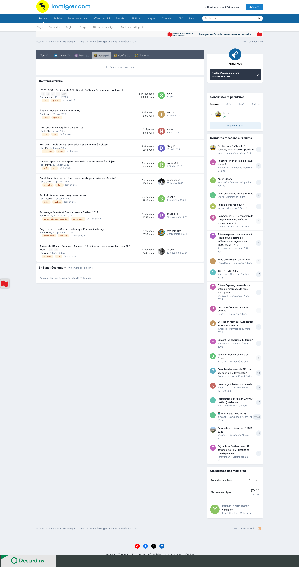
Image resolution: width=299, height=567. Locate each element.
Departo (48, 198)
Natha (170, 129)
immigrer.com (174, 230)
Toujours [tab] (256, 104)
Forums (43, 18)
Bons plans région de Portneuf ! (235, 259)
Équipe (83, 27)
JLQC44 (222, 361)
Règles (69, 27)
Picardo (221, 314)
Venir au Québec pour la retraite (235, 193)
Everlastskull (224, 248)
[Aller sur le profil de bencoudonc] (161, 181)
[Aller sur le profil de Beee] (213, 371)
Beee (220, 376)
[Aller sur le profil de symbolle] (213, 323)
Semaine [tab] (214, 104)
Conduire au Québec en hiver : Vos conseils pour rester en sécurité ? (78, 178)
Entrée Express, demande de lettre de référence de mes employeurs (234, 289)
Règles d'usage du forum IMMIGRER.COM (225, 75)
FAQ (181, 18)
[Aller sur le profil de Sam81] (161, 95)
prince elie (172, 213)
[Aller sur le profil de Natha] (161, 131)
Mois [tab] (228, 104)
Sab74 (221, 196)
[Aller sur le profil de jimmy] (218, 114)
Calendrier (54, 27)
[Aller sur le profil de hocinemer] (213, 341)
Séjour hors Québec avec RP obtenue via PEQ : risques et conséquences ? (234, 450)
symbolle (222, 328)
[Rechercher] (259, 18)
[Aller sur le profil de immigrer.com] (161, 232)
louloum (48, 215)
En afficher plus (235, 125)
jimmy (226, 113)
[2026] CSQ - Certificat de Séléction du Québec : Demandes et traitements (82, 90)
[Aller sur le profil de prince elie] (161, 215)
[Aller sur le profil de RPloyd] (161, 251)
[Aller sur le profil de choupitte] (213, 162)
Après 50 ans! (225, 178)
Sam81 (170, 93)
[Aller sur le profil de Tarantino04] (213, 448)
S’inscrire (254, 7)
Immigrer (151, 18)
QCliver (47, 181)
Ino (219, 405)
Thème (122, 554)
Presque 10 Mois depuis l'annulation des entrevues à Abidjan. (74, 144)
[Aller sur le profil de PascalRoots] (213, 261)
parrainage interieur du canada (235, 384)
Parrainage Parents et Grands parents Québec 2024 (69, 212)
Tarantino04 (224, 456)
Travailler (120, 18)
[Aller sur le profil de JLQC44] (213, 356)
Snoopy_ (171, 196)
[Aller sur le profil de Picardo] (213, 309)
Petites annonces (77, 18)
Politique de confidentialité (146, 554)
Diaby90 (171, 146)
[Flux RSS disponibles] (259, 528)
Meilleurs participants (132, 27)
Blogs (40, 27)
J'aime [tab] (64, 55)
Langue (109, 554)
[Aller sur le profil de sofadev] (213, 218)
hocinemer (223, 343)
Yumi (46, 253)
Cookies (189, 554)
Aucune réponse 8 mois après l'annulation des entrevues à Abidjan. (77, 161)
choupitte (223, 167)
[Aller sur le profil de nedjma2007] (213, 386)
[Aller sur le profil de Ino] (213, 400)
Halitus (47, 232)
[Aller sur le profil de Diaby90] (161, 148)
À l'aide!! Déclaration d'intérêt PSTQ (60, 110)
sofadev (222, 226)
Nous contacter (173, 554)
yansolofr (223, 182)
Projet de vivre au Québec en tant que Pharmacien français (73, 229)
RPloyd (47, 148)
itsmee (47, 114)
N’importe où (244, 18)
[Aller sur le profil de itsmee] (161, 114)
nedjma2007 (224, 387)
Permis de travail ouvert (231, 204)
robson (221, 208)
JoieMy (48, 131)
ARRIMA (136, 18)
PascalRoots (224, 262)
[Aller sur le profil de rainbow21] (161, 164)
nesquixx (48, 97)
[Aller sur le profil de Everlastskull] (213, 236)
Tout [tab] (44, 55)
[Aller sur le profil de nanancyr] (213, 430)
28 (63, 93)
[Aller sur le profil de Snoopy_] (161, 198)
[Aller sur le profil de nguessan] (213, 272)
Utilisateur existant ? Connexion (223, 7)
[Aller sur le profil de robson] (213, 206)
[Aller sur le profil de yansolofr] (213, 180)
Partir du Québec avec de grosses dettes (63, 195)
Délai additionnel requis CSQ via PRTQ (61, 127)
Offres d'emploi (101, 18)
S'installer (167, 18)
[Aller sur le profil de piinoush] (213, 415)
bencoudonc (173, 180)
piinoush (222, 416)
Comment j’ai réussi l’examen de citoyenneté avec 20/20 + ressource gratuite (235, 219)
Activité (58, 18)
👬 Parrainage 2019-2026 (232, 413)
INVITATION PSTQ (228, 270)
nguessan (223, 274)
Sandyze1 (223, 295)
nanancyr (222, 435)
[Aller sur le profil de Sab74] (213, 195)
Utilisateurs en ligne (104, 27)
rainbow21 (172, 163)
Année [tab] (242, 104)
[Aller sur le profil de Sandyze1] (213, 287)
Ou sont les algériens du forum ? (235, 340)
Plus (191, 18)
